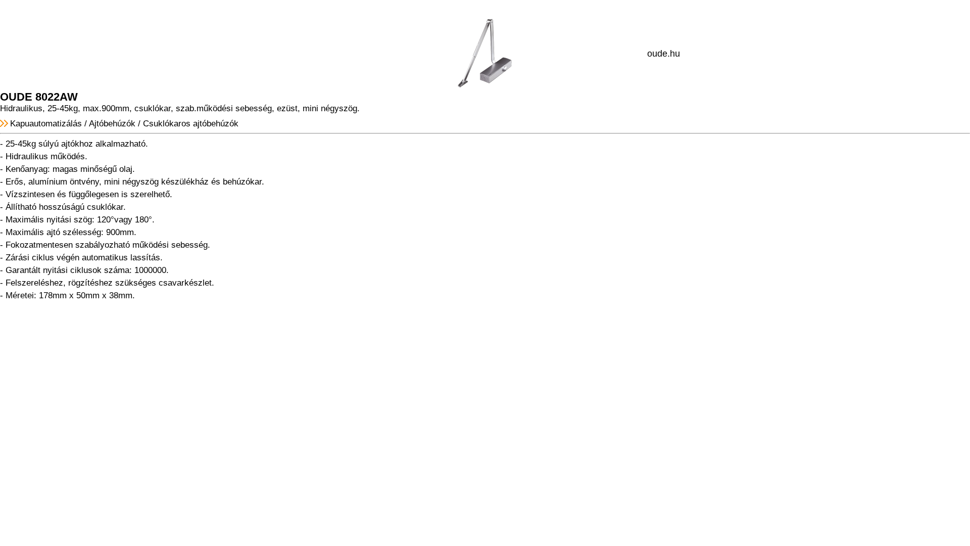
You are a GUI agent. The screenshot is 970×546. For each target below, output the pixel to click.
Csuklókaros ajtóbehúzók (190, 123)
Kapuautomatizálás (46, 123)
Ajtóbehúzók (112, 123)
